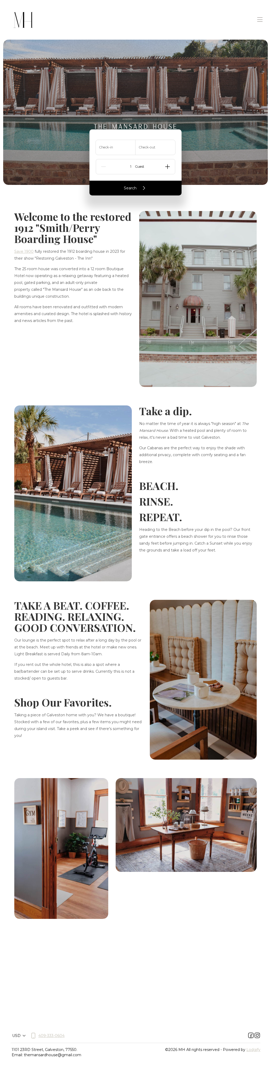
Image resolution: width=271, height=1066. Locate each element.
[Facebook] (251, 1035)
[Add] (167, 166)
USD (16, 1035)
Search (130, 188)
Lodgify (253, 1049)
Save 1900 (24, 251)
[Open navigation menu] (260, 19)
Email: (17, 1055)
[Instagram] (257, 1035)
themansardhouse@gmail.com (52, 1055)
